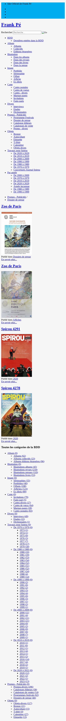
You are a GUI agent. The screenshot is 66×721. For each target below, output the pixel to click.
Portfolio (18, 71)
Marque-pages (20, 95)
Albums (17, 46)
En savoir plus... (9, 259)
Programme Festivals (24, 117)
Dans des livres (21, 62)
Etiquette (18, 139)
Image (10, 68)
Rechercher (6, 32)
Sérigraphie (19, 73)
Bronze (17, 134)
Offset (16, 76)
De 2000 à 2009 (21, 158)
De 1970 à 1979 (21, 167)
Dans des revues (21, 60)
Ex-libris (18, 82)
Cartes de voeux (21, 90)
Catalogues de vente (23, 125)
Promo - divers (21, 128)
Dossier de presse (22, 120)
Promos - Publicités (16, 114)
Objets (10, 131)
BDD (10, 38)
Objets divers (20, 147)
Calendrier (19, 145)
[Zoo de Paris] (16, 254)
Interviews (19, 106)
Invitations (19, 98)
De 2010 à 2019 (21, 156)
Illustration (12, 54)
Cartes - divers (20, 92)
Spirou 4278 (10, 388)
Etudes (17, 109)
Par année (12, 172)
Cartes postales (21, 87)
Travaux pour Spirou (17, 150)
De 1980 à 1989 (21, 164)
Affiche (17, 79)
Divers (10, 103)
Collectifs (18, 49)
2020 (15, 378)
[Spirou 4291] (16, 376)
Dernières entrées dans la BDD (29, 40)
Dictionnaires (20, 112)
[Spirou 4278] (16, 435)
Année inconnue (21, 186)
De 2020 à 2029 (21, 153)
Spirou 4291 (10, 329)
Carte (10, 84)
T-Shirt (17, 142)
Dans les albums (21, 57)
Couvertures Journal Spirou (27, 169)
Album (10, 43)
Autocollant (19, 136)
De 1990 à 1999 (21, 161)
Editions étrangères (23, 51)
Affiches (17, 319)
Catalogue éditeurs (22, 123)
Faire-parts (19, 101)
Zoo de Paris (11, 206)
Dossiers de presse (22, 256)
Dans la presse (20, 65)
